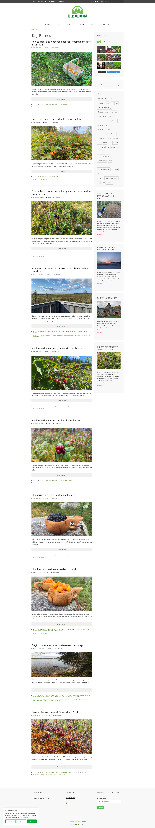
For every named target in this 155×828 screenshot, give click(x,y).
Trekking (68, 696)
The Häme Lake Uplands (55, 700)
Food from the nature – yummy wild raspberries (57, 348)
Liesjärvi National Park (102, 160)
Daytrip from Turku (104, 129)
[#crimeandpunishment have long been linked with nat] (117, 57)
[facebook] (91, 2)
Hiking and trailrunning (76, 331)
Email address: (101, 798)
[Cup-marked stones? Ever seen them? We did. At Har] (117, 65)
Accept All (31, 821)
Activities (69, 24)
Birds (46, 335)
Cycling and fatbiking (72, 695)
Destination (48, 24)
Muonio (110, 160)
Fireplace (66, 335)
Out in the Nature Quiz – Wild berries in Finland (56, 119)
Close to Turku (114, 112)
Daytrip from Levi (112, 121)
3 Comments (55, 122)
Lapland (76, 254)
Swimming (112, 174)
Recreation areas (45, 696)
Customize (10, 821)
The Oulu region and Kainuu (45, 630)
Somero (107, 174)
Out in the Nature (82, 821)
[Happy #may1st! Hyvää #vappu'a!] (109, 57)
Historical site (103, 147)
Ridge (41, 700)
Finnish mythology (112, 138)
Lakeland (105, 152)
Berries (42, 107)
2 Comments (55, 351)
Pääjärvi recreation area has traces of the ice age (57, 645)
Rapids (116, 169)
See (59, 24)
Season (82, 24)
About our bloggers (42, 1)
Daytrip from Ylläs (102, 134)
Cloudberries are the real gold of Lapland (53, 569)
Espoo (104, 138)
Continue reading (62, 99)
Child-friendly (52, 335)
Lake (70, 335)
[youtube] (95, 2)
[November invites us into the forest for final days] (109, 65)
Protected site (86, 335)
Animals (110, 99)
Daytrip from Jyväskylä (102, 120)
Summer (58, 176)
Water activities (75, 696)
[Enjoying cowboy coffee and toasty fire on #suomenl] (109, 49)
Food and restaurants (67, 254)
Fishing (105, 142)
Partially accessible (113, 165)
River (99, 174)
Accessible (102, 99)
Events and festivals (61, 629)
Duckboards (60, 335)
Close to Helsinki (104, 112)
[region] (21, 816)
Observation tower (102, 165)
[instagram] (93, 2)
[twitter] (102, 2)
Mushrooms (36, 700)
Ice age (74, 699)
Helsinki (115, 143)
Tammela (46, 700)
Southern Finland (56, 696)
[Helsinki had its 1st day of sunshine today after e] (101, 49)
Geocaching (81, 695)
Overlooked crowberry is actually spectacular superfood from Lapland (61, 192)
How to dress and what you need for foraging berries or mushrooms (61, 43)
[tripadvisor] (99, 2)
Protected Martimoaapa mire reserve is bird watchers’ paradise (60, 270)
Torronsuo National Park (52, 774)
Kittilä (117, 147)
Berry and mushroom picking (52, 104)
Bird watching (60, 331)
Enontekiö (100, 138)
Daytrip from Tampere (102, 125)
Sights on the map (105, 24)
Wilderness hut (40, 336)
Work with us (61, 1)
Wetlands (62, 774)
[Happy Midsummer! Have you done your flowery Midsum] (101, 57)
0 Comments (55, 47)
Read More (100, 234)
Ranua (46, 633)
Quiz (46, 179)
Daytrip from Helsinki (59, 699)
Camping (66, 331)
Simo (34, 336)
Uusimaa (103, 182)
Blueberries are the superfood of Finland (53, 495)
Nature (71, 555)
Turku (99, 182)
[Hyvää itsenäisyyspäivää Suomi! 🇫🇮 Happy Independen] (101, 65)
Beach (107, 103)
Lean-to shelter (76, 335)
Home (34, 1)
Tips (92, 24)
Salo (103, 174)
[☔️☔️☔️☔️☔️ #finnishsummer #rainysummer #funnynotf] (117, 49)
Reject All (21, 821)
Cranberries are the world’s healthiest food (54, 712)
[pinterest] (97, 2)
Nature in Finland (52, 1)
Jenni (46, 47)
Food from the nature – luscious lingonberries (56, 420)
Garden (110, 142)
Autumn (42, 104)
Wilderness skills (65, 104)
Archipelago (101, 103)
